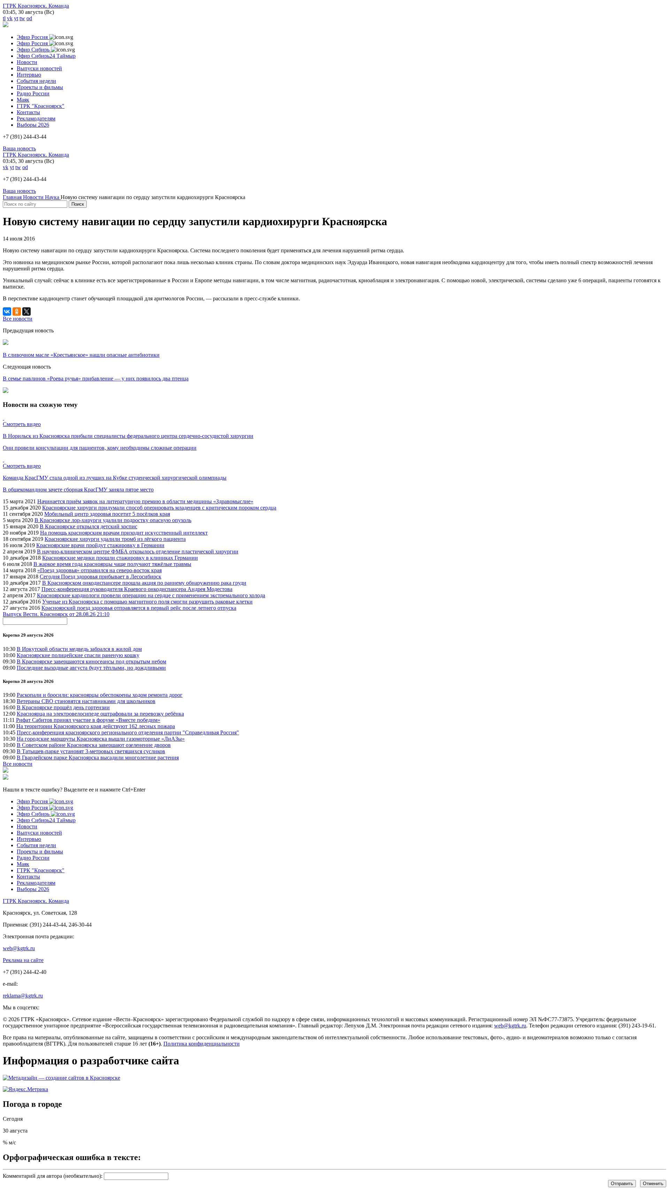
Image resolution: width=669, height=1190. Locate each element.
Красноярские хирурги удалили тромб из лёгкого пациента (115, 539)
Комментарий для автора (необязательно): (52, 1176)
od (29, 18)
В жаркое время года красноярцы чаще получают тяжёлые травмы (112, 564)
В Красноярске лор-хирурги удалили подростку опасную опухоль (112, 520)
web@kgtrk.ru (19, 948)
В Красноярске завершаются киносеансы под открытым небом (91, 661)
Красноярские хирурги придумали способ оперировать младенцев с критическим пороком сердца (159, 508)
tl (4, 18)
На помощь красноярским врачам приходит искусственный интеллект (124, 533)
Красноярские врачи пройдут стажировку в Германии (100, 545)
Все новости (17, 764)
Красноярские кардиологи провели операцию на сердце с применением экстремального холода (151, 595)
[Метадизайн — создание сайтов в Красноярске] (61, 1078)
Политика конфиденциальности (201, 1044)
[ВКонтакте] (7, 311)
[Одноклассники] (17, 311)
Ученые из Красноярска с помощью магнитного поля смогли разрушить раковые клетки (147, 602)
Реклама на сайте (23, 960)
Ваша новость (19, 148)
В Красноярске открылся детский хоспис (88, 526)
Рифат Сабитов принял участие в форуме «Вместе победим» (88, 720)
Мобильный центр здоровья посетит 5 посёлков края (107, 514)
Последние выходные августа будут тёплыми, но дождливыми (91, 668)
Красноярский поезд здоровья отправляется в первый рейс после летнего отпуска (138, 608)
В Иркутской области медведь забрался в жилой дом (79, 649)
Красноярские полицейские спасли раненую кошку (78, 655)
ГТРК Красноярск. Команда (36, 6)
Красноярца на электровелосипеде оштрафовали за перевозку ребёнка (100, 714)
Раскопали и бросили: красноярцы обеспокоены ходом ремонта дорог (100, 695)
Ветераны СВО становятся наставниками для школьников (86, 701)
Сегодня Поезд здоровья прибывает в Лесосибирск (100, 577)
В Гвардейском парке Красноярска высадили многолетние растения (98, 758)
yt (16, 18)
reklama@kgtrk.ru (23, 996)
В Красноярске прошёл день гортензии (63, 707)
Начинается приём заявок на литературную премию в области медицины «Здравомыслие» (145, 501)
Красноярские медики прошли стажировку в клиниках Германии (120, 558)
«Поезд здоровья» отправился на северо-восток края (99, 570)
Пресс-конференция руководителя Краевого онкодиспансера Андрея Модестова (136, 589)
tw (22, 18)
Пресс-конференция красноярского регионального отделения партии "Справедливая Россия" (128, 732)
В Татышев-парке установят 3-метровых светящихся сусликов (91, 751)
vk (10, 18)
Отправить (622, 1183)
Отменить (653, 1183)
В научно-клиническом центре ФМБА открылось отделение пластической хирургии (137, 551)
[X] (26, 311)
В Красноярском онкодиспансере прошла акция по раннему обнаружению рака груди (144, 583)
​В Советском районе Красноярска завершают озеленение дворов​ (94, 745)
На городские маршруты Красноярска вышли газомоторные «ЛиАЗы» (101, 739)
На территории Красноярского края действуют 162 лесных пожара (95, 726)
